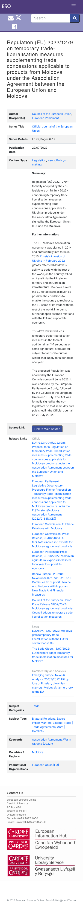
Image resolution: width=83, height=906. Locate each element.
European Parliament (45, 118)
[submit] (75, 18)
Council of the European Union (51, 114)
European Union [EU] (45, 765)
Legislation (39, 160)
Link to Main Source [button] (47, 429)
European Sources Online (30, 900)
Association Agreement (47, 739)
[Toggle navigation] (74, 5)
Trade (35, 706)
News (51, 160)
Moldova (37, 752)
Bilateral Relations (43, 718)
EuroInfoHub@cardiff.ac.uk (30, 822)
